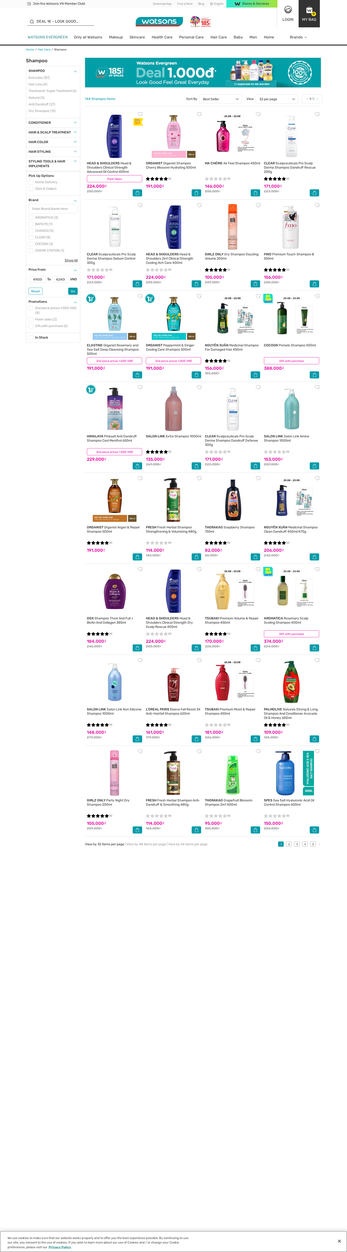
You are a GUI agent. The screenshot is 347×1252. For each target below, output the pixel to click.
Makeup (116, 37)
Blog (201, 3)
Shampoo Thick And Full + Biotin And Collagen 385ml (110, 620)
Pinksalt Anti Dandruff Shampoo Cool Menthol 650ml (112, 438)
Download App (162, 3)
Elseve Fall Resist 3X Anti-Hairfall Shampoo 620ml (173, 711)
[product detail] (114, 136)
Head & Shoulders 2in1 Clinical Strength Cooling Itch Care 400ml (169, 258)
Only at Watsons (88, 37)
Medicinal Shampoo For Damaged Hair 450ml (232, 347)
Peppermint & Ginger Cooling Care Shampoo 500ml (170, 347)
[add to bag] (137, 192)
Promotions (38, 302)
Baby (238, 37)
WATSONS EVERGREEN (48, 37)
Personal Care (191, 37)
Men (253, 37)
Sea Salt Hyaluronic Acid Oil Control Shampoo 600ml (289, 802)
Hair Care (219, 37)
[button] (309, 13)
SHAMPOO (37, 71)
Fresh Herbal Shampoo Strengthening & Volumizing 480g (171, 529)
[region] (173, 1241)
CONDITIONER (40, 123)
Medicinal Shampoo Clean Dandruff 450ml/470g (291, 529)
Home (269, 37)
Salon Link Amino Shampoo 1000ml (286, 438)
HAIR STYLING (40, 152)
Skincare (137, 37)
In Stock (41, 338)
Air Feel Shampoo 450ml (232, 163)
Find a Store (185, 3)
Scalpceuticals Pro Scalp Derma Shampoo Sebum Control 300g (111, 258)
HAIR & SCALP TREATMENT (50, 132)
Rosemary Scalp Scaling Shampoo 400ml (286, 620)
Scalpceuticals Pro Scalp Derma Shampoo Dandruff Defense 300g (231, 440)
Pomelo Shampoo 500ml (290, 345)
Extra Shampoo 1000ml (173, 436)
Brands (296, 37)
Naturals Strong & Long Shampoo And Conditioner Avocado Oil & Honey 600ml (291, 713)
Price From (37, 270)
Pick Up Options (41, 176)
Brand (33, 200)
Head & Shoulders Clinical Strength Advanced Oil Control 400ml (109, 167)
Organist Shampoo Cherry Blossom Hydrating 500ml (171, 165)
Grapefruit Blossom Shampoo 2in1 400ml (228, 802)
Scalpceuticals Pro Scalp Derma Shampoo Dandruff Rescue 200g (290, 167)
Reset (35, 291)
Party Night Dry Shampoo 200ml (108, 802)
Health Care (162, 37)
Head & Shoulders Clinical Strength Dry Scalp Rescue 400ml (169, 622)
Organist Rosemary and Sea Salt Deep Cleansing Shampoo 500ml (113, 349)
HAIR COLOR (38, 142)
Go (73, 291)
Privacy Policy (60, 1247)
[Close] (339, 1241)
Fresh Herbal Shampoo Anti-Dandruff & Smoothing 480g (173, 802)
